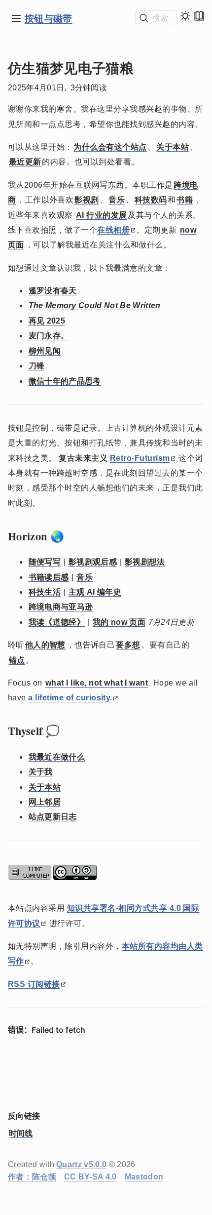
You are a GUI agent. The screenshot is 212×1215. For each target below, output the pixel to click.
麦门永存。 (49, 335)
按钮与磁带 (48, 18)
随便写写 (45, 562)
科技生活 (45, 592)
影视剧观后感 (93, 562)
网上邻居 (45, 802)
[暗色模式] (185, 16)
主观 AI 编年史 (95, 592)
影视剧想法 (145, 562)
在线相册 (113, 230)
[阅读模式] (199, 16)
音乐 (116, 200)
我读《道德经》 (57, 622)
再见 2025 (47, 321)
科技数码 (151, 200)
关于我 (41, 772)
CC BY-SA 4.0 (90, 1177)
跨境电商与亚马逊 (61, 607)
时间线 (21, 1133)
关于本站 (172, 147)
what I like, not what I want (96, 683)
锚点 (17, 660)
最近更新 (25, 162)
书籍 (185, 200)
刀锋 (37, 366)
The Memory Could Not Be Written (95, 305)
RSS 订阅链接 (34, 984)
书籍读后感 (49, 577)
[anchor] (73, 536)
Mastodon (144, 1177)
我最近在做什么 (57, 757)
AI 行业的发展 (101, 215)
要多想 (128, 645)
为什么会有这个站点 (109, 147)
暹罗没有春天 (53, 290)
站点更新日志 (53, 816)
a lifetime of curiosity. (70, 697)
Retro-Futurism (140, 458)
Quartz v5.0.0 (81, 1164)
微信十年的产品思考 (65, 381)
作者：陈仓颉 (32, 1177)
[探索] (16, 18)
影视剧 (86, 200)
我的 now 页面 (119, 622)
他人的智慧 (45, 645)
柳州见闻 (45, 351)
